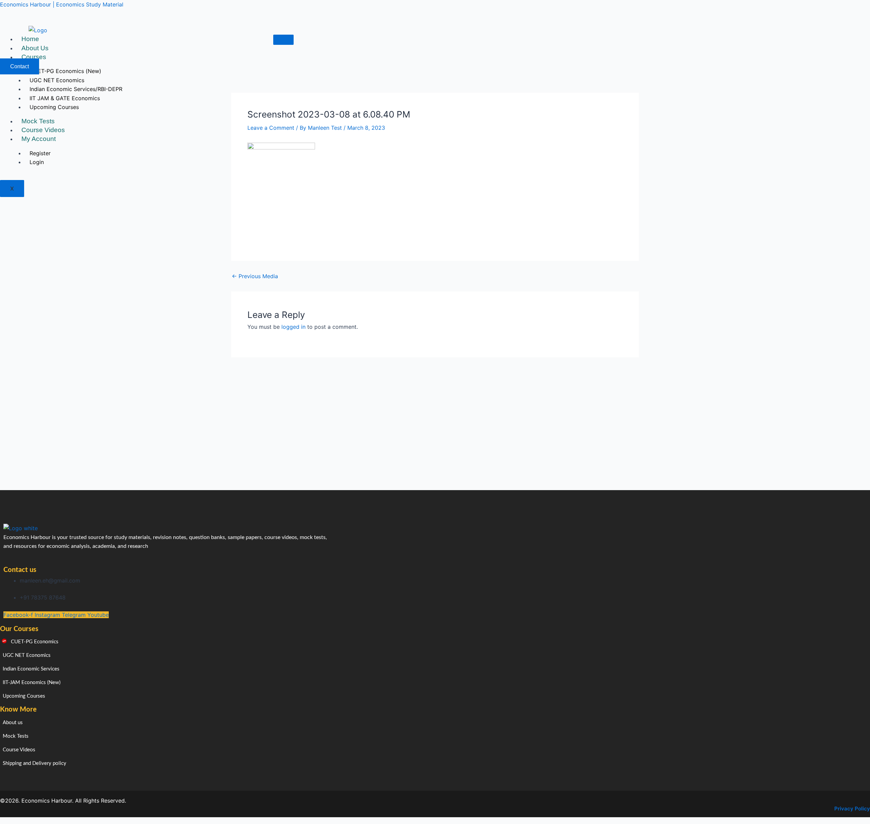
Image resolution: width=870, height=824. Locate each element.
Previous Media (255, 276)
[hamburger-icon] (283, 40)
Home (30, 38)
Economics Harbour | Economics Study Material (61, 4)
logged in (293, 326)
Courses (33, 56)
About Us (35, 48)
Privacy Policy (852, 808)
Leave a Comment (270, 127)
